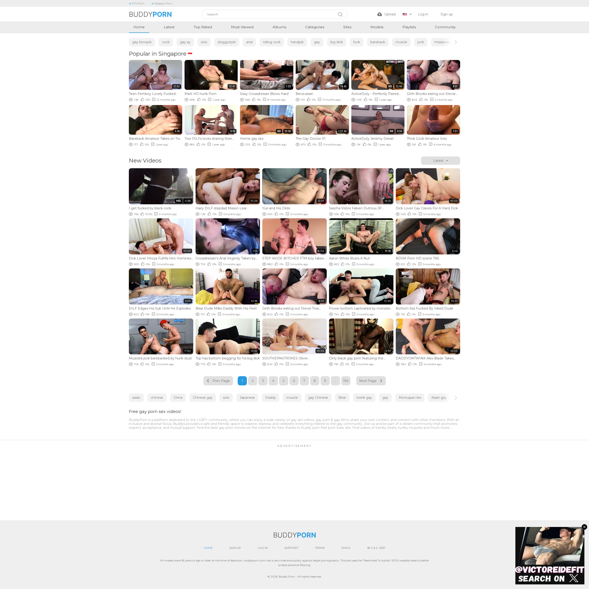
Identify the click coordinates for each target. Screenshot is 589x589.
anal (249, 42)
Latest (169, 27)
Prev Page (221, 381)
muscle (401, 42)
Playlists (409, 27)
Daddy (270, 398)
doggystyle (227, 42)
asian (136, 398)
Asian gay (439, 398)
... (335, 381)
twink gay (364, 398)
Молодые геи (410, 398)
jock (421, 42)
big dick (336, 42)
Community (445, 27)
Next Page (368, 381)
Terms (320, 547)
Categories (314, 27)
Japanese (247, 398)
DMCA (345, 547)
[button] (451, 42)
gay (317, 42)
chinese (157, 398)
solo (204, 42)
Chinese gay (203, 398)
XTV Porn (138, 3)
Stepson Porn (164, 3)
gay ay (185, 42)
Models (376, 27)
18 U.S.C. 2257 (376, 547)
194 (346, 381)
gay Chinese (318, 398)
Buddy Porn (287, 576)
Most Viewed (242, 27)
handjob (297, 42)
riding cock (271, 42)
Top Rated (203, 27)
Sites (347, 27)
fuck (356, 42)
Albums (279, 27)
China (177, 398)
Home (139, 27)
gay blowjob (142, 42)
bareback (377, 42)
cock (166, 42)
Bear (342, 398)
